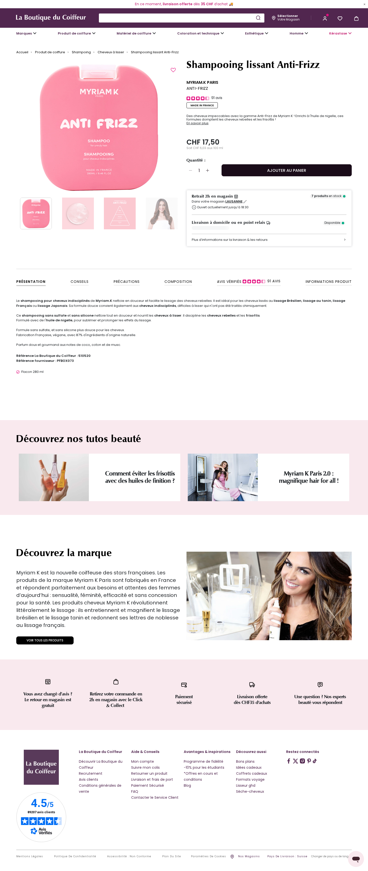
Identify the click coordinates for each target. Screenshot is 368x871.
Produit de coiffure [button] (74, 33)
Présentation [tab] (31, 281)
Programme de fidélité (203, 761)
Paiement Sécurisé (147, 785)
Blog (187, 785)
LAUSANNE (234, 201)
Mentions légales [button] (29, 856)
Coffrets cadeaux (251, 773)
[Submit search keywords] (258, 17)
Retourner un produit (149, 773)
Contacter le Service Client (154, 797)
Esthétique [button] (254, 33)
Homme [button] (296, 33)
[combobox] (182, 18)
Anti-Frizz (197, 88)
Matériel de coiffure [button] (134, 33)
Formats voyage (250, 779)
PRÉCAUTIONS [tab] (127, 281)
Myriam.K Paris (202, 82)
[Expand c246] (306, 33)
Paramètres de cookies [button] (208, 856)
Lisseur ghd (245, 785)
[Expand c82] (266, 33)
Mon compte (142, 761)
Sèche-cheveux (250, 791)
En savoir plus (198, 123)
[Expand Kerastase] (350, 33)
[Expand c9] (154, 33)
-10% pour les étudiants (204, 767)
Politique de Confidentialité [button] (75, 856)
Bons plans (245, 761)
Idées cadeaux (249, 767)
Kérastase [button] (338, 33)
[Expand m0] (35, 33)
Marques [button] (24, 33)
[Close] (364, 4)
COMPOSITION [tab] (178, 281)
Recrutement (90, 773)
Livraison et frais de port (152, 779)
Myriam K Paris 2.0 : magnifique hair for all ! (308, 477)
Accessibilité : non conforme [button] (129, 856)
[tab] (249, 281)
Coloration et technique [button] (198, 33)
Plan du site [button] (171, 856)
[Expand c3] (94, 33)
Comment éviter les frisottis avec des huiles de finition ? (140, 477)
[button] (324, 18)
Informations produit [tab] (329, 281)
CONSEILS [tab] (80, 281)
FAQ (134, 791)
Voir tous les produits (45, 640)
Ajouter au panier (286, 170)
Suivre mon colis (145, 767)
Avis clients (88, 779)
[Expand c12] (222, 33)
